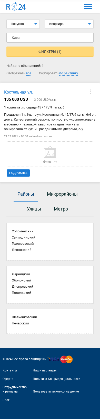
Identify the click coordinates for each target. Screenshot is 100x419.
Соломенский (23, 231)
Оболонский (21, 280)
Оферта (8, 379)
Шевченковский (24, 317)
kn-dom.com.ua (42, 136)
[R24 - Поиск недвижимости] (16, 6)
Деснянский (22, 250)
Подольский (21, 293)
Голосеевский (23, 243)
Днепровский (22, 286)
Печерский (20, 323)
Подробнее (18, 173)
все (28, 73)
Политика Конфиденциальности (56, 379)
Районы (25, 194)
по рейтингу (68, 73)
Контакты (10, 370)
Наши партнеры (44, 370)
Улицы (34, 209)
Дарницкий (21, 274)
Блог (6, 400)
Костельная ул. (18, 92)
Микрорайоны (62, 194)
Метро (61, 209)
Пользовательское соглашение (56, 391)
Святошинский (23, 237)
